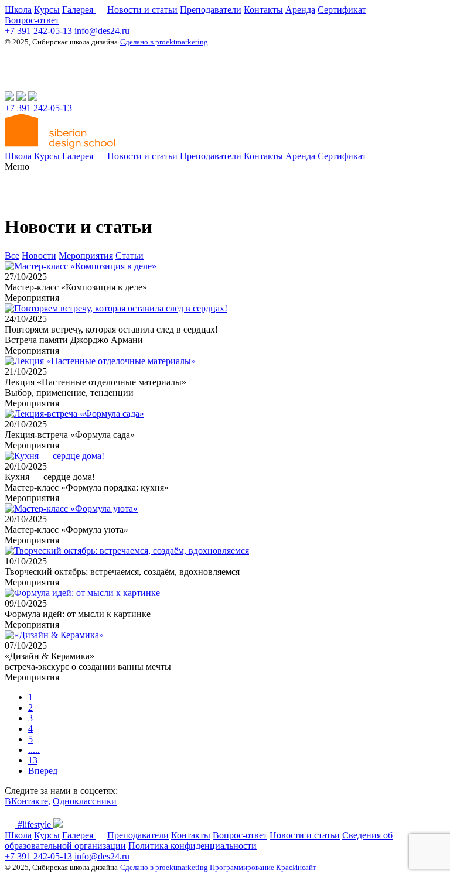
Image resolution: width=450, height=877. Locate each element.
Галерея (79, 10)
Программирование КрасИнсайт (263, 867)
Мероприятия (86, 256)
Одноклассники (85, 801)
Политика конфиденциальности (192, 846)
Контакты (263, 10)
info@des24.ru (101, 31)
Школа (18, 10)
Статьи (129, 256)
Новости (39, 256)
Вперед (42, 771)
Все (12, 256)
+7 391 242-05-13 (38, 31)
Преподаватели (210, 10)
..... (34, 750)
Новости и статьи (142, 10)
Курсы (47, 10)
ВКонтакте (26, 801)
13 (33, 760)
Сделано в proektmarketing (164, 41)
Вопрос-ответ (32, 20)
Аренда (300, 10)
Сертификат (342, 10)
